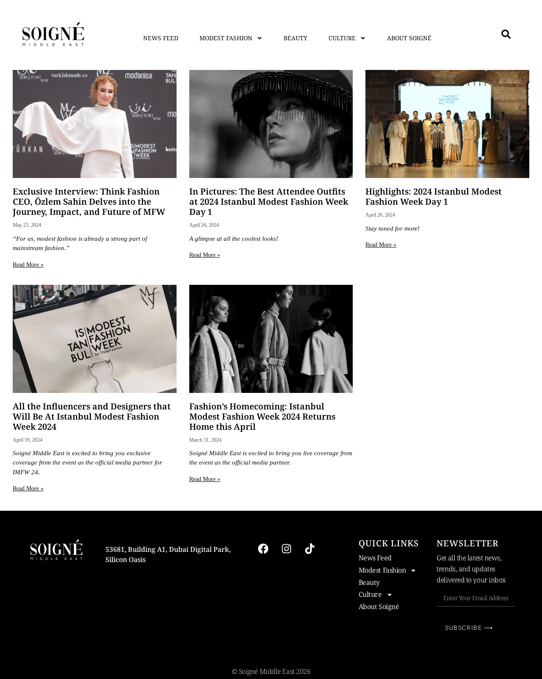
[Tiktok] (310, 548)
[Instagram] (286, 548)
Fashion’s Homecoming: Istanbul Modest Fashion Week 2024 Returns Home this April (262, 416)
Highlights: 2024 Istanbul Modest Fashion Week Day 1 (433, 196)
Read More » (28, 265)
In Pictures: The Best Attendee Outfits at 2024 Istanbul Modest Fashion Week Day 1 (268, 201)
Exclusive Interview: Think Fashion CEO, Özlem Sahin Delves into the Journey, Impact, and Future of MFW (89, 201)
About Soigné (409, 38)
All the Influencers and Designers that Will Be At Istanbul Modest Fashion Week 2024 (92, 416)
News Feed (160, 38)
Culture (342, 38)
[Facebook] (263, 548)
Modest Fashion (225, 38)
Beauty (295, 38)
